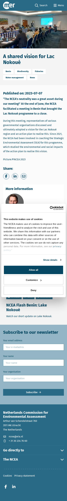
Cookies (7, 475)
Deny (33, 290)
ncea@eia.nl (16, 436)
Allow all (33, 269)
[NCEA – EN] (9, 5)
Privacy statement (24, 475)
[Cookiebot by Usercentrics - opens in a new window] (49, 208)
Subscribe (32, 392)
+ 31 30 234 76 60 (18, 440)
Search (41, 5)
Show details (50, 260)
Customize (32, 280)
